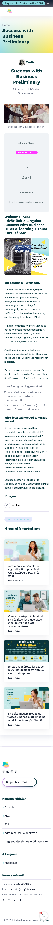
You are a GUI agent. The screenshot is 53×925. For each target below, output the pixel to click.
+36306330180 (21, 883)
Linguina (43, 920)
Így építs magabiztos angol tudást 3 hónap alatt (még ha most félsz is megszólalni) (26, 717)
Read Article (13, 580)
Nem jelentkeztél (26, 153)
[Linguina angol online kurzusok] (10, 11)
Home (6, 24)
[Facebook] (3, 771)
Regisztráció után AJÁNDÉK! (24, 3)
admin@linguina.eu (22, 889)
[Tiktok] (16, 771)
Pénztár (9, 807)
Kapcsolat (10, 862)
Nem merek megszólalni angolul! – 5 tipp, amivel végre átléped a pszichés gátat (23, 570)
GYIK (7, 824)
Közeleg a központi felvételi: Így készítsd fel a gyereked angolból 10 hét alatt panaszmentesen (25, 621)
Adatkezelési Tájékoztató (20, 832)
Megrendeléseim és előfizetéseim (26, 841)
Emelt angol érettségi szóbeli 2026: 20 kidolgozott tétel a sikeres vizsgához (26, 670)
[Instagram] (11, 771)
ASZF (7, 815)
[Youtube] (7, 771)
